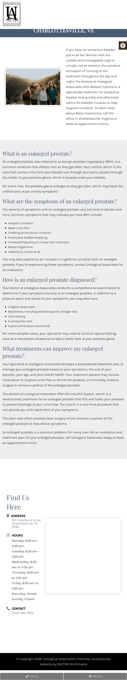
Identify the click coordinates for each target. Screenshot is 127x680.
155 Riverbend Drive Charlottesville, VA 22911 (26, 524)
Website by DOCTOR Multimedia (63, 664)
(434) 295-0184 (23, 613)
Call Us (33, 676)
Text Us (97, 676)
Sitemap (83, 659)
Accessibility (101, 659)
